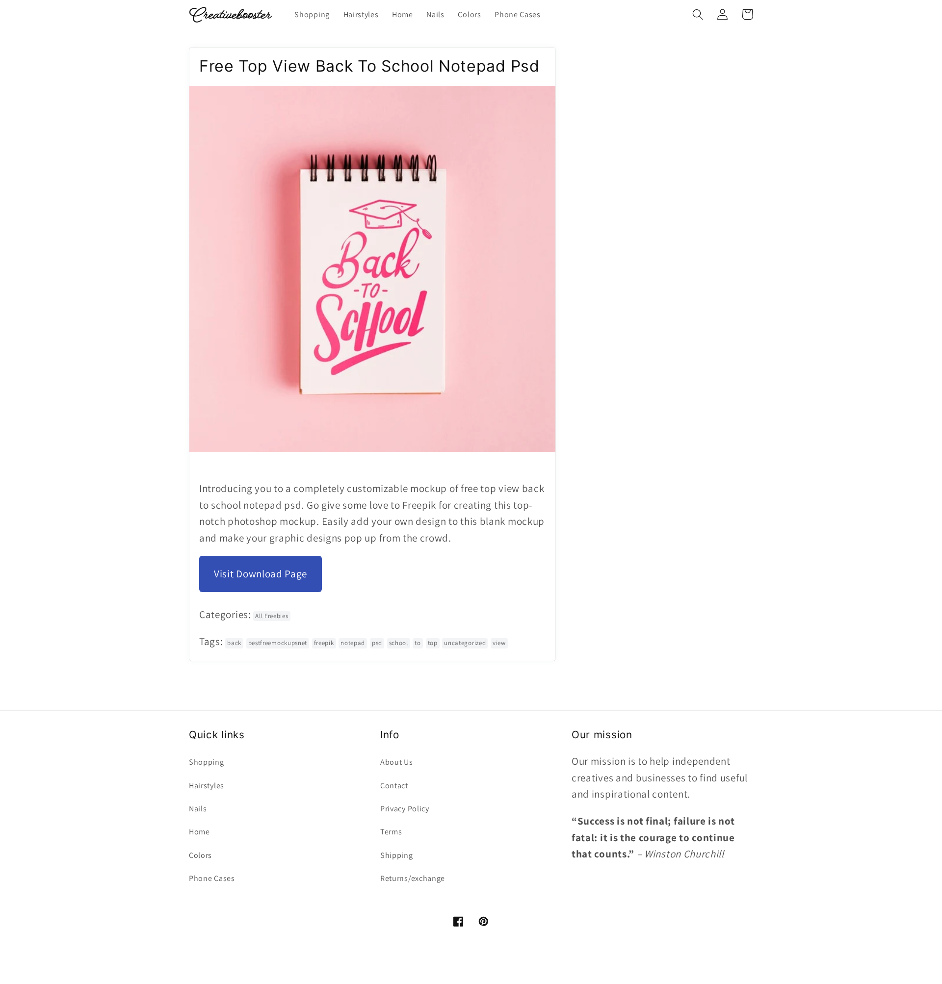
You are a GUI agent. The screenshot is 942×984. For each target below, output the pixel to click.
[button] (697, 14)
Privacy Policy (404, 808)
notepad (352, 643)
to (417, 643)
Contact (394, 785)
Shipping (396, 855)
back (234, 643)
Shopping (206, 762)
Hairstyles (206, 785)
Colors (200, 855)
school (398, 643)
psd (377, 643)
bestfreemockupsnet (277, 643)
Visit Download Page (260, 573)
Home (199, 832)
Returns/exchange (412, 878)
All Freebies (271, 616)
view (499, 643)
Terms (391, 832)
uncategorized (465, 643)
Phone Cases (212, 878)
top (433, 643)
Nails (198, 808)
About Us (396, 762)
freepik (324, 643)
